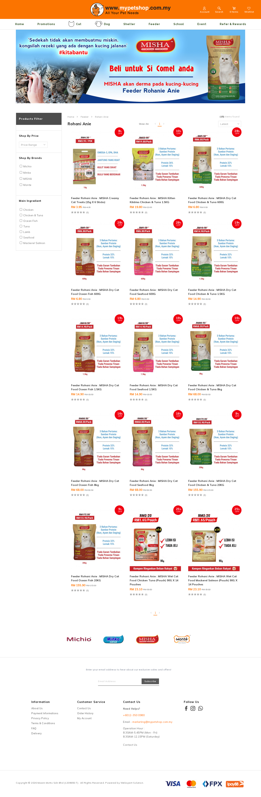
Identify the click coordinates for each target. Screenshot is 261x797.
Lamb (26, 231)
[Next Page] (164, 123)
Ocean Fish (30, 220)
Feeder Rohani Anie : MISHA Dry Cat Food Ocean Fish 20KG (95, 578)
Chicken (28, 209)
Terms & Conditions (43, 723)
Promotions (46, 24)
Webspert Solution (132, 782)
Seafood (28, 237)
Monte (27, 184)
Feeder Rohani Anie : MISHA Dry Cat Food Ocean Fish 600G (95, 292)
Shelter (129, 24)
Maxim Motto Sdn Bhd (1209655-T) (57, 782)
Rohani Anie (102, 116)
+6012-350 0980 (134, 715)
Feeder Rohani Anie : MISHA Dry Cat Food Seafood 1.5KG (154, 387)
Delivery (36, 733)
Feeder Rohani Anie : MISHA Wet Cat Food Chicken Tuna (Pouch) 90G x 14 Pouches (154, 580)
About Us (37, 708)
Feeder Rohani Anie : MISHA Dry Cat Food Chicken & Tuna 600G (212, 200)
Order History (85, 713)
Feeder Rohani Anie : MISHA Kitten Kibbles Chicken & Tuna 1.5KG (152, 200)
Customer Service (91, 702)
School (178, 24)
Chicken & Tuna (33, 215)
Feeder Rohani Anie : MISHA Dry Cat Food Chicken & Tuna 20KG (212, 483)
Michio (27, 166)
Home (19, 24)
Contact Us (84, 708)
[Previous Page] (155, 123)
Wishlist (249, 11)
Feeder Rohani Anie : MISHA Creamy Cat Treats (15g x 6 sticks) (95, 200)
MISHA (27, 178)
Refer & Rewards (233, 24)
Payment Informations (44, 713)
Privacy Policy (40, 718)
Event (201, 24)
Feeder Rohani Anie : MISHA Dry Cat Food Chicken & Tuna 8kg (212, 387)
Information (40, 702)
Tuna (26, 226)
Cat (78, 24)
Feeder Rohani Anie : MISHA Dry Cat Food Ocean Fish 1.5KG (95, 387)
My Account (84, 718)
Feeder (154, 24)
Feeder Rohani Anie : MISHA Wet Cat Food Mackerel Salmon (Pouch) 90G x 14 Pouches (212, 580)
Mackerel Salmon (34, 243)
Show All (144, 124)
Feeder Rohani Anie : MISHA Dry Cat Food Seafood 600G (154, 292)
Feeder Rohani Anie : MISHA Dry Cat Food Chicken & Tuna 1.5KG (212, 292)
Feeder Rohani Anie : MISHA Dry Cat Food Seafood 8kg (154, 483)
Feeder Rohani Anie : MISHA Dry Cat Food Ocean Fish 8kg (95, 483)
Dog (107, 24)
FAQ (33, 728)
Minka (27, 172)
